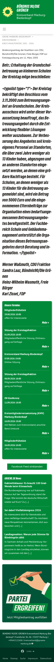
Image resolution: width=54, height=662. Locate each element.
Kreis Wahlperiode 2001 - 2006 (18, 43)
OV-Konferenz (11, 398)
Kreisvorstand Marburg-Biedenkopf (23, 354)
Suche (23, 658)
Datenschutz (45, 658)
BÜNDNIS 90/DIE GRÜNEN (28, 8)
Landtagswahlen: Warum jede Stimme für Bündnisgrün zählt (26, 536)
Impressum (33, 658)
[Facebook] (22, 651)
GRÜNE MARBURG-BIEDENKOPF (17, 36)
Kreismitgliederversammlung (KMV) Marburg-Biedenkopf (24, 415)
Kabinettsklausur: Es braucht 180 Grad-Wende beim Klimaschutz (25, 484)
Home (5, 658)
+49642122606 (15, 640)
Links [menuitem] (29, 651)
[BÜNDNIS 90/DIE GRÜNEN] (7, 12)
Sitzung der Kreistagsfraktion (20, 330)
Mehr (44, 322)
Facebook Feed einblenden (27, 466)
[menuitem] (5, 658)
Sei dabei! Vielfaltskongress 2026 (22, 510)
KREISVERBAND (9, 40)
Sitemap (14, 658)
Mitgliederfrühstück (15, 310)
